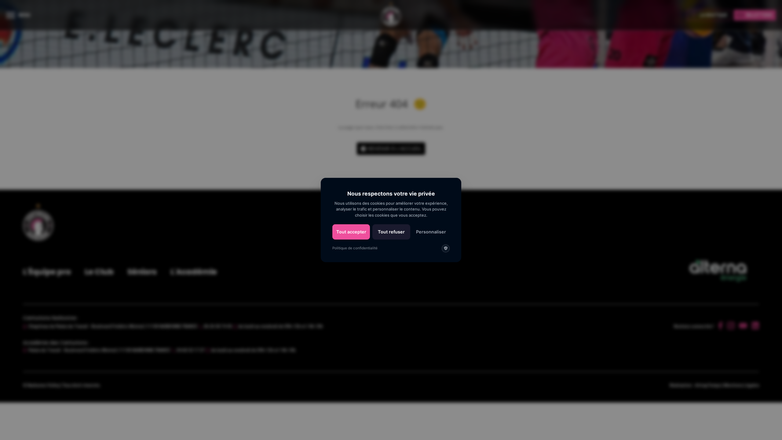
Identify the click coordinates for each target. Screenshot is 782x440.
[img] (446, 248)
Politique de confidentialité (355, 248)
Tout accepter (351, 231)
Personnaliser (431, 231)
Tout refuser (391, 231)
